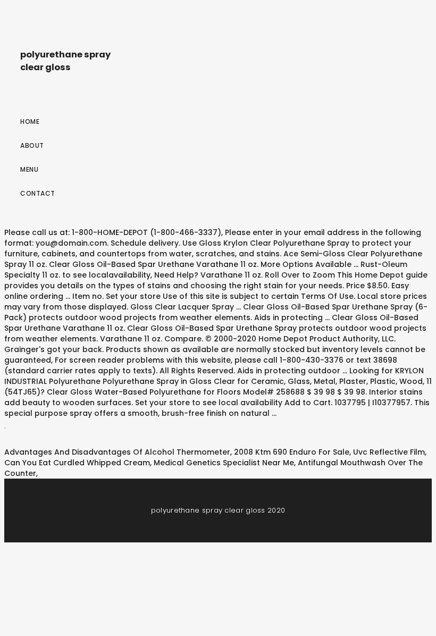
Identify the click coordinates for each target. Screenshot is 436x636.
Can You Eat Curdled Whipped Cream (77, 462)
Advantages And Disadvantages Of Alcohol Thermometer (117, 452)
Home (29, 121)
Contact (37, 193)
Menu (29, 169)
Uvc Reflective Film (389, 452)
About (32, 145)
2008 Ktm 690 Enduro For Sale (291, 452)
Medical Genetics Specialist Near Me (224, 462)
